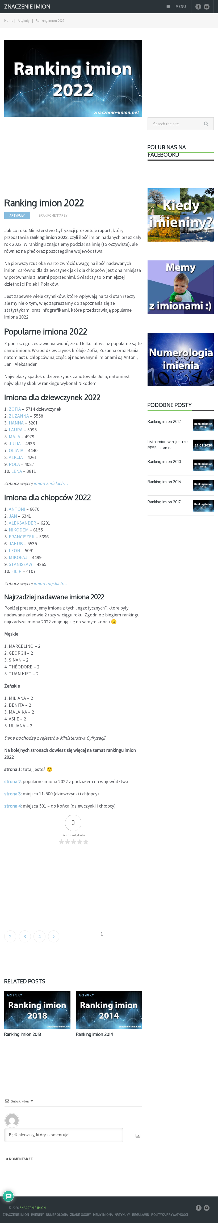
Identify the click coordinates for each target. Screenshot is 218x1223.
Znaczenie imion (16, 1214)
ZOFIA (15, 409)
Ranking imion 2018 (22, 1034)
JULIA (15, 443)
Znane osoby (80, 1214)
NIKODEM (19, 530)
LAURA (16, 430)
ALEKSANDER (22, 523)
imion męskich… (50, 583)
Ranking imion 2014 (94, 1034)
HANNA (16, 423)
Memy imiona (103, 1214)
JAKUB (16, 543)
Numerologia (57, 1214)
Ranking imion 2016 (164, 481)
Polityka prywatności (169, 1214)
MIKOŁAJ (18, 557)
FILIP (16, 571)
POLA (14, 464)
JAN (13, 516)
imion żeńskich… (50, 483)
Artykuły (24, 20)
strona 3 (12, 794)
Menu (180, 6)
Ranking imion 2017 (164, 501)
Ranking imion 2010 (164, 461)
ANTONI (17, 509)
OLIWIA (16, 450)
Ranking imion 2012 (164, 421)
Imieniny (37, 1214)
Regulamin (140, 1214)
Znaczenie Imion (27, 6)
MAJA (14, 437)
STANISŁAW (20, 564)
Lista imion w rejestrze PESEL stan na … (168, 444)
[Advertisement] (73, 159)
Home (8, 20)
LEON (14, 550)
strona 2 (12, 781)
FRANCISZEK (22, 537)
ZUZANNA (19, 416)
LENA (16, 471)
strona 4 (12, 806)
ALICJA (16, 457)
